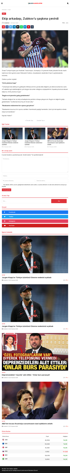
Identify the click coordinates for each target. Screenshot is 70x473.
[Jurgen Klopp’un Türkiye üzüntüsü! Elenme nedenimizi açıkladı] (35, 133)
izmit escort (24, 470)
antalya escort (17, 470)
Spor (9, 9)
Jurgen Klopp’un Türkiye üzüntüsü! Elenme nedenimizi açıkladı (33, 142)
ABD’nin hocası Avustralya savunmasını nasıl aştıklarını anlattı (56, 142)
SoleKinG (6, 23)
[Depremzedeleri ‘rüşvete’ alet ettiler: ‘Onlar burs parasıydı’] (35, 352)
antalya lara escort (7, 470)
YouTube (11, 225)
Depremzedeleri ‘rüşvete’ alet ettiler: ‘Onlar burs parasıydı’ (26, 375)
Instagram (12, 221)
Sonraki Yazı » (41, 120)
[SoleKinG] (3, 23)
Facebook (12, 212)
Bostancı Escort (33, 470)
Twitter (11, 216)
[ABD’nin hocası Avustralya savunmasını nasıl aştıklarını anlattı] (57, 133)
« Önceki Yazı (29, 120)
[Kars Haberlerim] (35, 3)
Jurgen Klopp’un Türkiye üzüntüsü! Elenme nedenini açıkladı (10, 142)
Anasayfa (4, 9)
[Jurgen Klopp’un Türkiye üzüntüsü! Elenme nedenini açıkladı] (12, 133)
